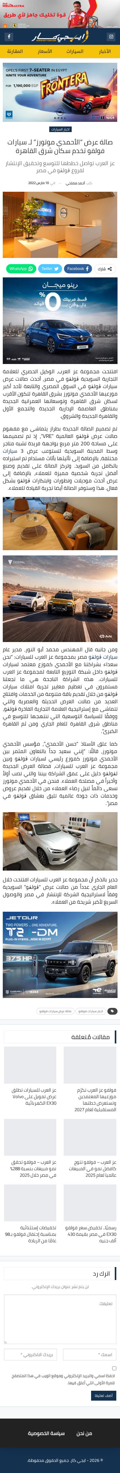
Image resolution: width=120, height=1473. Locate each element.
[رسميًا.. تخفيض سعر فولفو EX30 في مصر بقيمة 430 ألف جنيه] (90, 1202)
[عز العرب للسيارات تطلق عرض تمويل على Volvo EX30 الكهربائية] (30, 1065)
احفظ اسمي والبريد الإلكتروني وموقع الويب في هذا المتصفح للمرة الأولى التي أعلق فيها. (63, 1379)
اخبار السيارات (60, 129)
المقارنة (15, 51)
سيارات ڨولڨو (103, 657)
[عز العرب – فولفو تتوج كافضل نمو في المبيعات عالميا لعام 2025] (90, 1137)
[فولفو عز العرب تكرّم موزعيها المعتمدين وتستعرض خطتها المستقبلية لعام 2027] (90, 1065)
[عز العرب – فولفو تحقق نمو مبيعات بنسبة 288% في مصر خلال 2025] (30, 1137)
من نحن (84, 1433)
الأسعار (45, 51)
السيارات (74, 51)
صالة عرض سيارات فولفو (55, 1011)
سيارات (10, 451)
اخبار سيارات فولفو (90, 1011)
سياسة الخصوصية (46, 1433)
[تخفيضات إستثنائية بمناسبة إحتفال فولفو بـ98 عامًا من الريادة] (30, 1202)
